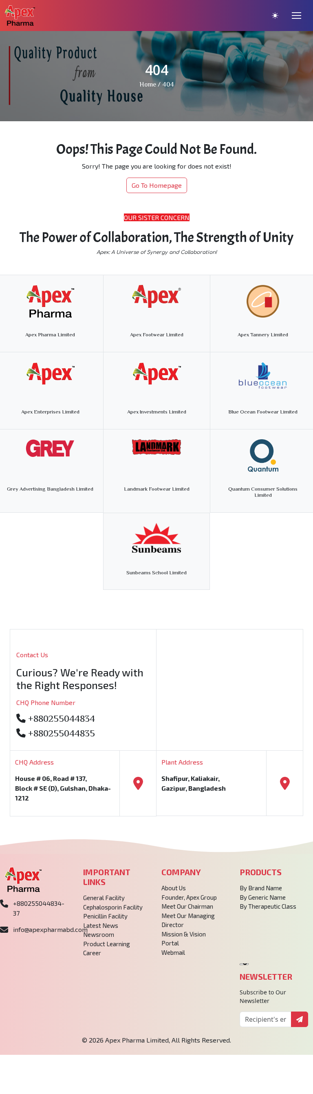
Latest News (100, 925)
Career (92, 952)
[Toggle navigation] (296, 15)
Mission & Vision (183, 934)
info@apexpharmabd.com (50, 929)
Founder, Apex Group (189, 897)
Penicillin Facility (105, 916)
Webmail (173, 952)
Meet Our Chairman (187, 906)
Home (147, 85)
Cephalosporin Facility (113, 907)
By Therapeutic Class (268, 906)
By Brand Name (261, 888)
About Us (173, 888)
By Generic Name (263, 897)
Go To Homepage (157, 185)
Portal (170, 943)
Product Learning (106, 943)
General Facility (104, 897)
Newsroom (98, 934)
